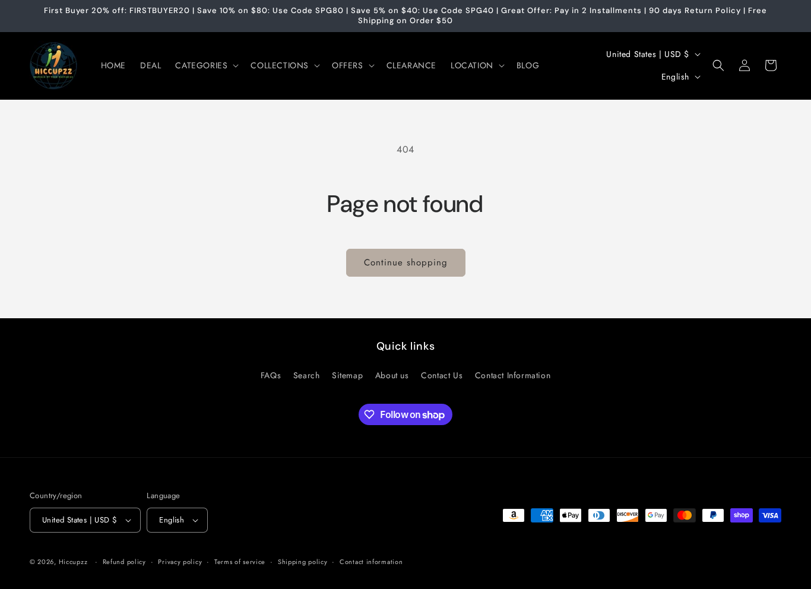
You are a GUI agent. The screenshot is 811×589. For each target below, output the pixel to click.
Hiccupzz (73, 561)
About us (392, 375)
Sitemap (347, 375)
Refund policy (124, 561)
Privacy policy (180, 561)
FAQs (271, 375)
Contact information (371, 561)
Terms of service (239, 561)
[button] (205, 65)
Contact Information (512, 375)
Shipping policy (303, 561)
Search (306, 375)
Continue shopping (406, 262)
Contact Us (441, 375)
